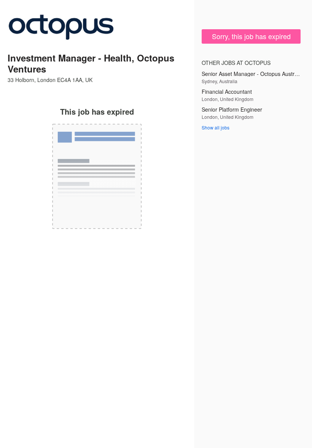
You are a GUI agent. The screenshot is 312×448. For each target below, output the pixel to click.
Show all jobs (215, 127)
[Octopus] (60, 27)
